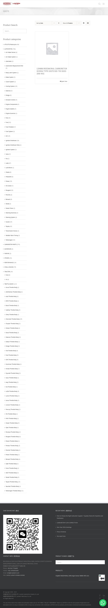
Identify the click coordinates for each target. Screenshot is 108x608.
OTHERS (6, 258)
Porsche (8, 195)
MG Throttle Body (11, 414)
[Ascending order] (59, 23)
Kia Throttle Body (11, 387)
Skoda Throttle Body (11, 477)
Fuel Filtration (10, 127)
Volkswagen (9, 240)
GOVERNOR (7, 249)
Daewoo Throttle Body (12, 337)
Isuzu (7, 154)
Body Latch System (11, 73)
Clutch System (10, 82)
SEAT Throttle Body (11, 473)
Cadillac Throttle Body (12, 310)
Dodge (8, 95)
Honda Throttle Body (12, 369)
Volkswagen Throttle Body (13, 491)
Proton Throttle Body (12, 455)
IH (6, 279)
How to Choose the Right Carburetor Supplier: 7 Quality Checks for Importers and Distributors (80, 517)
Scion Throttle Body (11, 468)
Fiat (7, 118)
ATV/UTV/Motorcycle (10, 44)
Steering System (10, 217)
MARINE (6, 253)
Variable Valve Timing (12, 235)
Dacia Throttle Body (11, 333)
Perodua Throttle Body (12, 432)
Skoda (7, 204)
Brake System (10, 77)
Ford (7, 122)
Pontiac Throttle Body (12, 446)
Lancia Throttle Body (12, 396)
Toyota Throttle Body (12, 482)
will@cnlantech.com (13, 573)
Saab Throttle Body (11, 464)
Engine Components (11, 104)
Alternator (8, 61)
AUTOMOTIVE (8, 49)
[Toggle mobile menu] (104, 4)
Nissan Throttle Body (12, 423)
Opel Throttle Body (11, 427)
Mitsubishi (8, 177)
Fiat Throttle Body (11, 351)
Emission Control (10, 100)
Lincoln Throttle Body (12, 405)
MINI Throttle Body (11, 418)
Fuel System (9, 131)
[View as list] (88, 23)
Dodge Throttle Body (12, 346)
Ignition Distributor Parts (13, 145)
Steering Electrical (11, 213)
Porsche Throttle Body (12, 450)
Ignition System (10, 149)
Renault (8, 199)
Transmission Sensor (11, 231)
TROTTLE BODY (8, 284)
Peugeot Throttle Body (12, 436)
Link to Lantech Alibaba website (15, 575)
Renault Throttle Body (12, 459)
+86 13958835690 (13, 570)
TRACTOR (7, 271)
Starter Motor (9, 208)
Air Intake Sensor (10, 52)
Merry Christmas (61, 532)
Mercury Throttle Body (12, 409)
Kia (6, 158)
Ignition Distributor (11, 140)
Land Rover (9, 168)
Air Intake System (11, 57)
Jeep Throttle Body (11, 382)
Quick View (64, 81)
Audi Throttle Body (11, 296)
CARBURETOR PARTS (10, 244)
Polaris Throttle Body (12, 441)
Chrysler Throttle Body (12, 323)
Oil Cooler (8, 186)
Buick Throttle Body (11, 305)
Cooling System (10, 86)
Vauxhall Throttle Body (12, 486)
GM (7, 136)
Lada (7, 163)
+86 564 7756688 (12, 568)
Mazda (7, 172)
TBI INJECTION (61, 536)
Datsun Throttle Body (12, 342)
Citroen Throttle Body (12, 328)
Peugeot (8, 190)
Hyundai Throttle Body (12, 373)
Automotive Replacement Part (14, 66)
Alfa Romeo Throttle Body (13, 292)
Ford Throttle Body (11, 355)
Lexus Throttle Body (11, 400)
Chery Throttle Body (11, 314)
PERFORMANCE (9, 262)
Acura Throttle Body (11, 287)
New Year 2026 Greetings (64, 527)
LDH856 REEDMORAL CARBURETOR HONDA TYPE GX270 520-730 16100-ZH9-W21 (52, 71)
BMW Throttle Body (11, 301)
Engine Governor (10, 113)
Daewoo (8, 91)
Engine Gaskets (10, 109)
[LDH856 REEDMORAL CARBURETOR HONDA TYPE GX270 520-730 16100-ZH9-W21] (52, 48)
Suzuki (7, 222)
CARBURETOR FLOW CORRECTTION (67, 523)
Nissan (7, 181)
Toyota (7, 226)
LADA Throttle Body (11, 391)
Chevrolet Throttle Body (13, 319)
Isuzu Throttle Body (11, 378)
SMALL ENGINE (8, 267)
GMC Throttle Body (11, 360)
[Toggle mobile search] (99, 4)
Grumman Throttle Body (13, 364)
